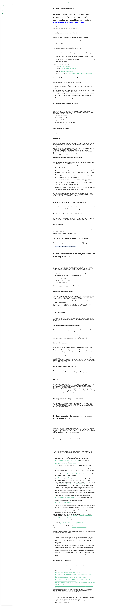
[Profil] (130, 1)
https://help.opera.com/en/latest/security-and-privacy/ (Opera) (70, 577)
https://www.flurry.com (64, 66)
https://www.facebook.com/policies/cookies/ (77, 473)
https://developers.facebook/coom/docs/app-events (79, 73)
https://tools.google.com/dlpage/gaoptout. (65, 463)
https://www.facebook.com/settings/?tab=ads (72, 522)
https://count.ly (63, 69)
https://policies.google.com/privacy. (63, 502)
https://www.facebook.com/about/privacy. (65, 477)
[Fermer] (2, 1)
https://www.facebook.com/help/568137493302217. (72, 483)
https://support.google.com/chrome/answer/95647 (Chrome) (69, 572)
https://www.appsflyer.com (67, 71)
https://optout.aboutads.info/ (79, 527)
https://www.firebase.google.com (68, 68)
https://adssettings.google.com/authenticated (71, 523)
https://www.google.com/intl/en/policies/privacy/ (67, 460)
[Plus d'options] (133, 1)
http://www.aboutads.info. (87, 499)
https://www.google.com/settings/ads (64, 497)
